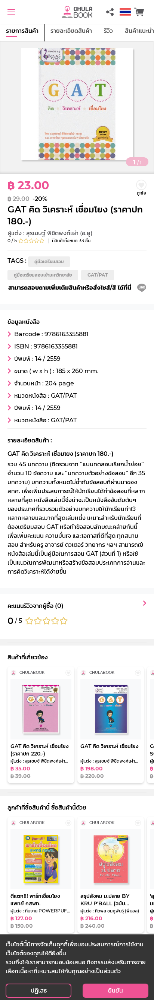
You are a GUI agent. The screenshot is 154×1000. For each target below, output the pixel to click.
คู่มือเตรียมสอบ (49, 261)
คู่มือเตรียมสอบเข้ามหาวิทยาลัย (43, 275)
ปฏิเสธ (39, 990)
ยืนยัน (115, 990)
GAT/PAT (97, 275)
